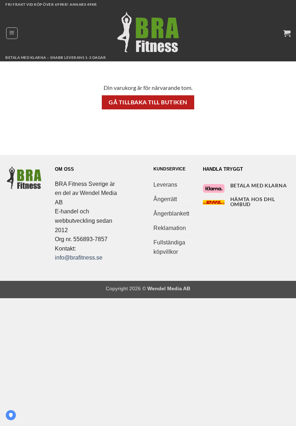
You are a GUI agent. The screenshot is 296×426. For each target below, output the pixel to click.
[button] (12, 33)
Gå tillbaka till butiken (148, 102)
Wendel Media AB (168, 288)
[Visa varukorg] (287, 33)
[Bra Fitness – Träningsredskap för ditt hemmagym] (148, 33)
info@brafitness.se (79, 258)
